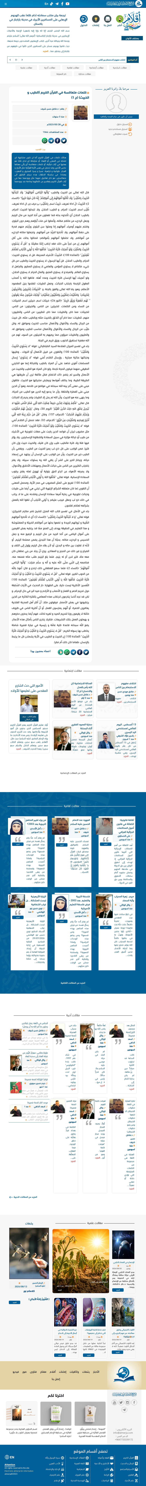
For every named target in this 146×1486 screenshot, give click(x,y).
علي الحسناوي (124, 835)
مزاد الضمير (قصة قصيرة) (71, 1104)
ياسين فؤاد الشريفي (125, 735)
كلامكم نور (29, 1291)
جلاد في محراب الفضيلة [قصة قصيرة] (70, 1030)
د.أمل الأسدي (36, 828)
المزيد (119, 701)
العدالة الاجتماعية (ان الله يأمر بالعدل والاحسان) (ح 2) (81, 687)
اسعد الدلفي (39, 1106)
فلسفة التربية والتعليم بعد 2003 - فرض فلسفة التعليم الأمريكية (79, 902)
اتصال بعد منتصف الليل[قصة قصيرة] (130, 1030)
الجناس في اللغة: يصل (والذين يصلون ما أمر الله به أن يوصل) (35, 1024)
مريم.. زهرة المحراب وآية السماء (124, 898)
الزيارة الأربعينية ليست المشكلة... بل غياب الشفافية (36, 900)
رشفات (29, 1223)
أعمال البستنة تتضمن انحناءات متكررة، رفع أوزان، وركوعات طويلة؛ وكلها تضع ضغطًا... (81, 744)
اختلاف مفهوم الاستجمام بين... (125, 699)
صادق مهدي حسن (125, 691)
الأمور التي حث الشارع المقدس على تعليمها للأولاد (29, 688)
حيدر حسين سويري (37, 1083)
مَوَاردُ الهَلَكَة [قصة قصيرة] (36, 1079)
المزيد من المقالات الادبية (25, 1196)
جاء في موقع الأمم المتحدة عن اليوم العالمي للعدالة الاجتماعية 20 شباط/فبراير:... (81, 707)
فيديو (16, 1371)
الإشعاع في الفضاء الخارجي (123, 1262)
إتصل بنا (56, 1379)
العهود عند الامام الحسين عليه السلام (80, 822)
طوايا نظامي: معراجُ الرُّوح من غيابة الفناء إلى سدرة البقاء (35, 1054)
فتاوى (33, 1371)
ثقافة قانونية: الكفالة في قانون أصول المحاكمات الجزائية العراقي (125, 826)
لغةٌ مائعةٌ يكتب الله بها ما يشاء (100, 1028)
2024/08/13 (21, 1286)
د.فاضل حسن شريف (81, 694)
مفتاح (43, 1371)
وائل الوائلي (84, 732)
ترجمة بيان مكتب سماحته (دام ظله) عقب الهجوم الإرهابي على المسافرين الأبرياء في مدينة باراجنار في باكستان (38, 19)
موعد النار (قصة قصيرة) (37, 1102)
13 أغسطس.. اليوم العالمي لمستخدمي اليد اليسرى (126, 728)
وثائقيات (74, 1371)
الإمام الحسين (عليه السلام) (38, 1284)
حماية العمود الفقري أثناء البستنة (81, 726)
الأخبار (96, 1371)
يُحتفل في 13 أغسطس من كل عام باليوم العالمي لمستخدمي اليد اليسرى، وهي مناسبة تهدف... (125, 749)
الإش (123, 59)
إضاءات (62, 1371)
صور (24, 1371)
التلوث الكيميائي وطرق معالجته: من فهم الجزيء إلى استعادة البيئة (123, 1333)
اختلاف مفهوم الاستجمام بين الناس (125, 685)
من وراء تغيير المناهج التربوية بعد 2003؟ (36, 822)
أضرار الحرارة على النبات (99, 1281)
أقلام (53, 1371)
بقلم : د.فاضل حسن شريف (53, 108)
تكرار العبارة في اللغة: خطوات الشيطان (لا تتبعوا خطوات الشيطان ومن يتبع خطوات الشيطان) (130, 1116)
